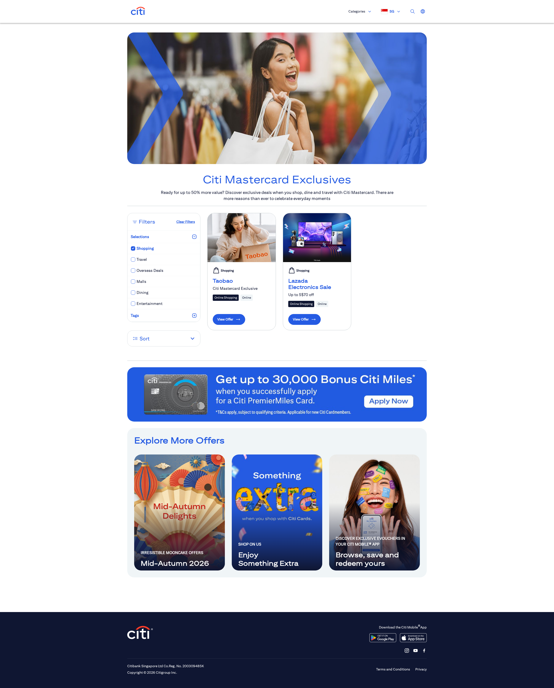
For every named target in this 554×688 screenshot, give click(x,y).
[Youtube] (415, 650)
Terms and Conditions (393, 669)
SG (392, 11)
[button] (163, 338)
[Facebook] (424, 650)
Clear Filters (185, 222)
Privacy (421, 669)
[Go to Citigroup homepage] (140, 632)
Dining (142, 292)
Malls (141, 281)
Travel (142, 259)
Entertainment (150, 303)
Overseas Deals (150, 270)
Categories (356, 11)
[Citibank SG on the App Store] (413, 637)
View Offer (225, 319)
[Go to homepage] (138, 11)
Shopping (145, 248)
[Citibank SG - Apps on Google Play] (382, 637)
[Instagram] (406, 650)
